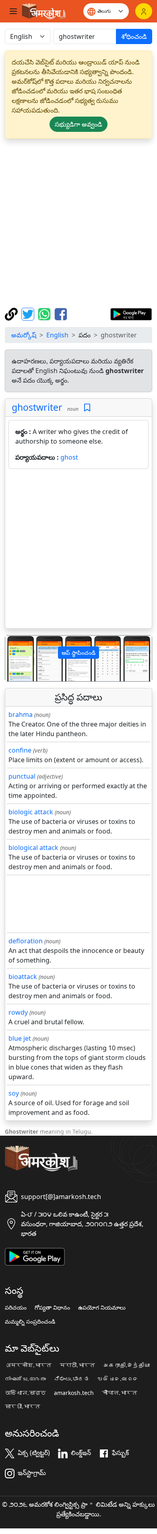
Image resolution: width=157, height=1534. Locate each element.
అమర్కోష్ (23, 335)
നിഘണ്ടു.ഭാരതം (25, 1379)
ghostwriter (37, 407)
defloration (25, 941)
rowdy (18, 1012)
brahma (20, 714)
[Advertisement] (78, 223)
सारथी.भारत (22, 1406)
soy (13, 1093)
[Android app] (35, 1256)
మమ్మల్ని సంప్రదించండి (30, 1321)
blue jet (19, 1038)
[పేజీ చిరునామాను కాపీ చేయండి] (12, 313)
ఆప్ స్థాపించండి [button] (78, 652)
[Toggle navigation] (13, 11)
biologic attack (30, 811)
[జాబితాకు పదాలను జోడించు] (87, 407)
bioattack (22, 976)
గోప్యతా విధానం (52, 1307)
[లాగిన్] (143, 11)
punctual (21, 776)
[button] (16, 658)
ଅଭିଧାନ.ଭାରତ (117, 1379)
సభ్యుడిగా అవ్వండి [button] (78, 124)
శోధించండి (134, 36)
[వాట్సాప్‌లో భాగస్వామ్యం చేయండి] (45, 313)
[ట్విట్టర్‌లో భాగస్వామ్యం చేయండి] (28, 313)
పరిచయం (16, 1307)
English (57, 335)
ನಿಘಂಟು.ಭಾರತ (71, 1379)
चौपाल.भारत (119, 1393)
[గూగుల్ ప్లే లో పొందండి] (131, 313)
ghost (69, 457)
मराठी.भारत (77, 1365)
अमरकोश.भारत (28, 1365)
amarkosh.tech (74, 1393)
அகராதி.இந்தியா (126, 1365)
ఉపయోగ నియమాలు (102, 1307)
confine (19, 750)
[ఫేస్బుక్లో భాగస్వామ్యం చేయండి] (60, 313)
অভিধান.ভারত (25, 1393)
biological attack (33, 847)
